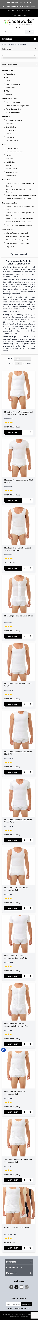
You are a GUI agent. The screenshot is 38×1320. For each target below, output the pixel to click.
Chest (8, 81)
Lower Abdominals (13, 84)
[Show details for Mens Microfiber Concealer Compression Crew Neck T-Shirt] (18, 931)
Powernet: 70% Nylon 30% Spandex (19, 199)
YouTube (22, 1287)
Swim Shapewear (12, 140)
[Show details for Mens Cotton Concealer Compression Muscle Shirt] (18, 727)
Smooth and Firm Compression (17, 105)
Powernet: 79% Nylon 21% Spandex (19, 225)
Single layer (10, 247)
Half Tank (9, 158)
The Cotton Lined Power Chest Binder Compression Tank (18, 1161)
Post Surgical (10, 137)
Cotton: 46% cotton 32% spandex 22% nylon (20, 207)
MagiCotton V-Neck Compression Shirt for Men (18, 481)
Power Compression (13, 109)
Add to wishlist (30, 432)
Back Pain (9, 123)
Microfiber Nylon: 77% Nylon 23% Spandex (18, 190)
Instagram (27, 1287)
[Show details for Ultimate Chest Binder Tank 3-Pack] (18, 1203)
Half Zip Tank (10, 162)
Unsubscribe (25, 1308)
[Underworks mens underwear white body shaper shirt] (18, 387)
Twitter (16, 1287)
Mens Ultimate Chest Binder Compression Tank (14, 1093)
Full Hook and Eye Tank (14, 152)
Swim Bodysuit (11, 169)
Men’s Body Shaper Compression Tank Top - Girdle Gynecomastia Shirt (18, 413)
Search (29, 32)
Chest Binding (11, 127)
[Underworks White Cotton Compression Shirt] (18, 795)
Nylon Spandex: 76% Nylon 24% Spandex (21, 195)
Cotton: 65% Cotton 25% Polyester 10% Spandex (20, 213)
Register (11, 10)
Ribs (7, 91)
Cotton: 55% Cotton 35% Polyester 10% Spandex (20, 184)
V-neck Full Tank (12, 172)
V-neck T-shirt (11, 175)
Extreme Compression (14, 112)
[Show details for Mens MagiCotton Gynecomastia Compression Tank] (18, 863)
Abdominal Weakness (14, 120)
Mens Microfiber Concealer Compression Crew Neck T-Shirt (16, 957)
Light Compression (13, 102)
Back (7, 77)
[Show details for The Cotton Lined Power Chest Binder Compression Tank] (18, 1135)
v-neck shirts (21, 302)
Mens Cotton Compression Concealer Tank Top (18, 685)
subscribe (26, 1304)
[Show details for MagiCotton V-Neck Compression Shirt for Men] (18, 455)
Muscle (8, 165)
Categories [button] (7, 39)
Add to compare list (24, 432)
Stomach (9, 94)
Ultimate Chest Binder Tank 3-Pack (17, 1228)
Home (3, 44)
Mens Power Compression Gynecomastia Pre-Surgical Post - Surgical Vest (16, 1026)
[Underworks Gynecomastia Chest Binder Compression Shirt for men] (18, 1067)
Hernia (8, 134)
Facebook (11, 1287)
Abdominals (10, 74)
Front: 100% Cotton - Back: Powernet (19, 218)
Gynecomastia (11, 130)
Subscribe (14, 1308)
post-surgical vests (17, 304)
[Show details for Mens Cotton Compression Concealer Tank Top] (18, 659)
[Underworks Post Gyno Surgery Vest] (18, 591)
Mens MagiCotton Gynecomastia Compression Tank (16, 889)
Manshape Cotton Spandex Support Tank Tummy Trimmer (17, 549)
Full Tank (9, 155)
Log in (18, 10)
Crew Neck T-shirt (12, 148)
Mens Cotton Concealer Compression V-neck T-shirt (18, 821)
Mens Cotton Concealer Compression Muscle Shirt (18, 753)
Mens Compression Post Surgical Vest (18, 616)
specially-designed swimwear (15, 306)
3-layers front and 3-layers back (17, 243)
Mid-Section (10, 87)
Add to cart (13, 432)
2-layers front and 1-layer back (17, 233)
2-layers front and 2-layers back (17, 236)
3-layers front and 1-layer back (17, 240)
